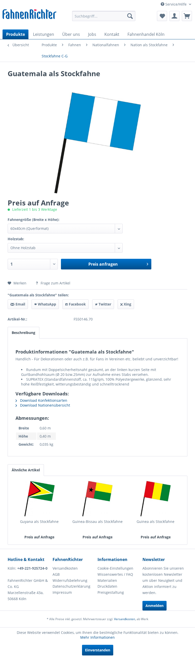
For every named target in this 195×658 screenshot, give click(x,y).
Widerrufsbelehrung (70, 580)
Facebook (77, 304)
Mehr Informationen (97, 637)
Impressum (62, 592)
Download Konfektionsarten (43, 400)
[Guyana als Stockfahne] (39, 499)
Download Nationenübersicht (44, 405)
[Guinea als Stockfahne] (155, 499)
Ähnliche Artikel (26, 470)
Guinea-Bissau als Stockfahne (97, 521)
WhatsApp (46, 304)
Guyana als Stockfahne (39, 521)
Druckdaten (107, 586)
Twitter (104, 304)
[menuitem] (104, 16)
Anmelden (154, 605)
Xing (127, 304)
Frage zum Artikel (55, 283)
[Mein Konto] (174, 16)
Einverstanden (97, 650)
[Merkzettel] (162, 16)
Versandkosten (65, 568)
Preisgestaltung (111, 592)
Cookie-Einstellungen (115, 568)
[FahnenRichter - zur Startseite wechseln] (29, 15)
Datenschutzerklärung (71, 586)
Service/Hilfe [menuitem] (176, 4)
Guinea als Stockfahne (155, 521)
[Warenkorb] (187, 16)
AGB (56, 574)
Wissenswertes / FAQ (115, 574)
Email (19, 304)
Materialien (107, 580)
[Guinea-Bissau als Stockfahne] (97, 499)
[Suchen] (130, 16)
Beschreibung (23, 332)
